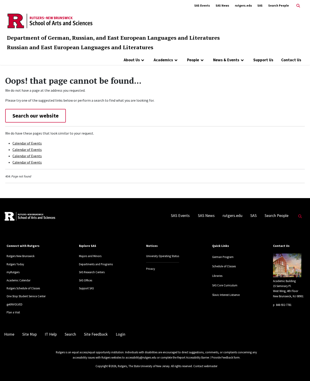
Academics (163, 59)
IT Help (51, 334)
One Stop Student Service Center (26, 296)
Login (120, 334)
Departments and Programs (96, 264)
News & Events (226, 59)
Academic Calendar (18, 280)
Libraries (217, 276)
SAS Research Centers (92, 272)
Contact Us (291, 59)
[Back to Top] (300, 370)
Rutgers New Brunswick (20, 256)
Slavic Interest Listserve (226, 295)
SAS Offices (85, 280)
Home (9, 334)
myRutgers (13, 272)
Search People (278, 5)
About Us (132, 59)
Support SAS (86, 288)
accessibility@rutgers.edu (140, 357)
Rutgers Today (15, 264)
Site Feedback (96, 334)
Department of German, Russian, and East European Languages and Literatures (113, 37)
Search (70, 334)
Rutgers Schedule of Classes (23, 288)
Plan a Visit (13, 312)
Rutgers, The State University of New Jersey (144, 366)
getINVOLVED (14, 304)
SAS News (222, 5)
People (193, 59)
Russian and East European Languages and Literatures (80, 47)
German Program (223, 257)
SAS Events (202, 5)
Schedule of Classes (224, 266)
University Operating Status (162, 256)
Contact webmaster (205, 366)
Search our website (35, 115)
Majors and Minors (90, 256)
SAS (260, 5)
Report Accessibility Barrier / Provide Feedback (205, 357)
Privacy (150, 268)
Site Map (29, 334)
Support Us (263, 59)
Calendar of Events (27, 143)
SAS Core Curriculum (224, 285)
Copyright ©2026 (106, 366)
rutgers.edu (243, 5)
